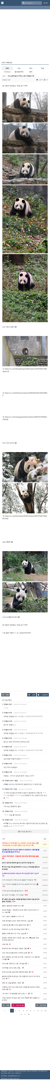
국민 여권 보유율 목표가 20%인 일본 (14, 953)
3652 (26, 891)
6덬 (15, 789)
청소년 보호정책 (32, 1071)
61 (10, 989)
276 (4, 886)
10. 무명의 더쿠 (7, 780)
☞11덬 (5, 823)
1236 (13, 901)
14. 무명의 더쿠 (7, 820)
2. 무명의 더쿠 (7, 713)
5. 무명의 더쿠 (7, 738)
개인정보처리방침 (20, 1071)
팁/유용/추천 (19, 72)
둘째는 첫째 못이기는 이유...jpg (13, 933)
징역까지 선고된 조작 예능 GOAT (13, 929)
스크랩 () (44, 695)
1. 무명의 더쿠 (7, 704)
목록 (7, 695)
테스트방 (4, 1073)
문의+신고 (11, 1073)
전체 (7, 68)
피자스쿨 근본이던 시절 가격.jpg (13, 963)
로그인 (45, 3)
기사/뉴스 (7, 72)
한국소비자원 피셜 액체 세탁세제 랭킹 (15, 972)
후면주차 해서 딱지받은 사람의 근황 (14, 948)
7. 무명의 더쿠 (7, 755)
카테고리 (6, 62)
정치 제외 (43, 1005)
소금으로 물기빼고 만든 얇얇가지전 (14, 925)
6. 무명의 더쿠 (7, 747)
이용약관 (10, 1071)
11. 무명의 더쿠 (7, 789)
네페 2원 (5, 944)
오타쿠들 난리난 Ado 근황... (11, 968)
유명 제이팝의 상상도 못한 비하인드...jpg (16, 921)
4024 (26, 895)
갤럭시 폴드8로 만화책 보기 (11, 906)
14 (31, 953)
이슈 (19, 68)
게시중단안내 (42, 1071)
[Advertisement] (25, 36)
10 (45, 1011)
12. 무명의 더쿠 (7, 803)
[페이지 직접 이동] (21, 1014)
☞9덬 (5, 784)
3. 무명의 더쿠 (7, 721)
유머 (30, 68)
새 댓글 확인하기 (26, 831)
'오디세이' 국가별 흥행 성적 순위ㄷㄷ (14, 993)
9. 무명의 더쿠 (7, 772)
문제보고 (18, 1073)
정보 (42, 68)
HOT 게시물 (20, 1005)
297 (32, 845)
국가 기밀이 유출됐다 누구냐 (12, 916)
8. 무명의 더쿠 (7, 763)
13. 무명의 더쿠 (7, 811)
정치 (30, 72)
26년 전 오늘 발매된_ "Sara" (11, 983)
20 (10, 944)
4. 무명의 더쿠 (7, 730)
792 (35, 880)
